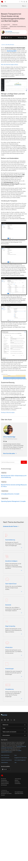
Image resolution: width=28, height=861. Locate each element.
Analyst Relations (4, 762)
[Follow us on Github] (4, 441)
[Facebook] (8, 720)
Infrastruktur (9, 647)
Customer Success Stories (6, 760)
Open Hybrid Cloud (10, 583)
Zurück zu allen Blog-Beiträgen (8, 44)
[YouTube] (5, 720)
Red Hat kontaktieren (5, 781)
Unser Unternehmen (5, 755)
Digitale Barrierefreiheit (19, 793)
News (15, 755)
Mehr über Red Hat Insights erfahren (9, 64)
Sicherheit (8, 605)
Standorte (16, 780)
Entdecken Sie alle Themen (10, 526)
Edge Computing (10, 626)
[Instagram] (14, 720)
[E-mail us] (11, 37)
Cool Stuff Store (18, 783)
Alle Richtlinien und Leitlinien (6, 793)
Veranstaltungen (4, 780)
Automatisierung (10, 540)
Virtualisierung (9, 689)
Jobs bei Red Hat (18, 778)
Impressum (3, 795)
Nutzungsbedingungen (19, 791)
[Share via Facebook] (5, 37)
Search (24, 462)
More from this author (9, 453)
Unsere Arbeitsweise (5, 757)
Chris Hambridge (8, 31)
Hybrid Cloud (13, 26)
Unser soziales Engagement (20, 760)
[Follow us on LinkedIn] (6, 441)
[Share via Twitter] (9, 37)
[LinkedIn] (2, 720)
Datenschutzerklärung (5, 791)
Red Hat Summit (4, 785)
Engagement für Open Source (20, 757)
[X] (11, 720)
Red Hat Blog (4, 6)
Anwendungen (9, 668)
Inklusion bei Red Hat (5, 783)
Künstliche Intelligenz (11, 561)
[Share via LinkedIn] (7, 37)
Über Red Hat (3, 778)
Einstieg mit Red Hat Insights (8, 412)
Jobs (15, 762)
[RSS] (25, 37)
